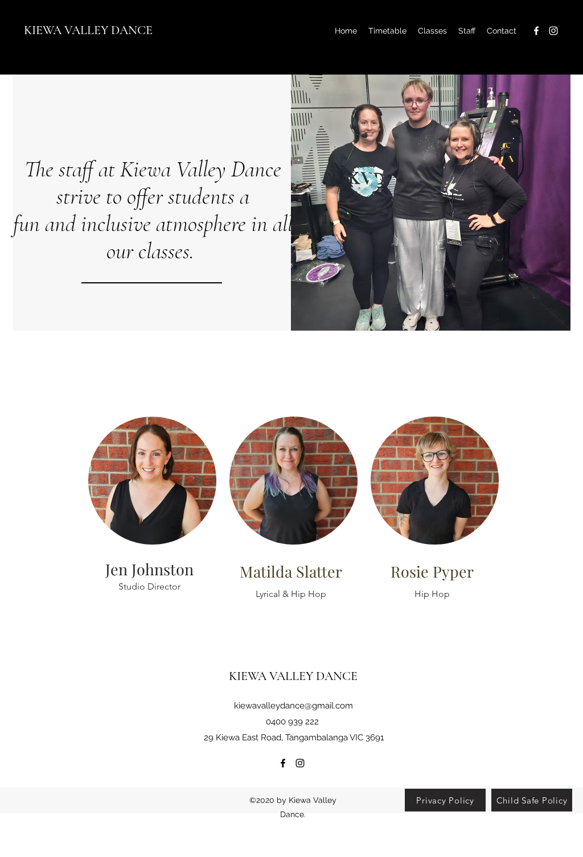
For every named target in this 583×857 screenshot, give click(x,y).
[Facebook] (536, 30)
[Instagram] (553, 30)
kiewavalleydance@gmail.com (293, 706)
